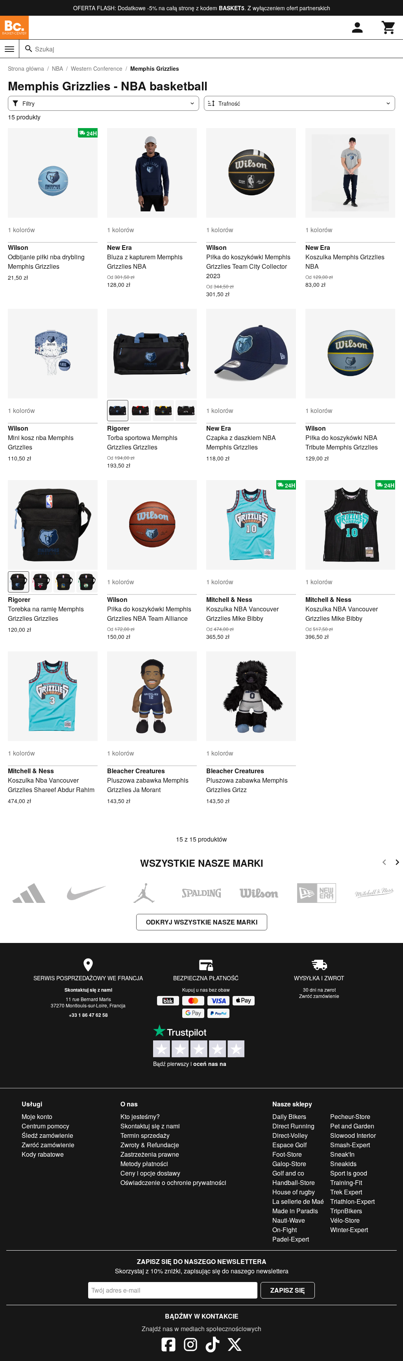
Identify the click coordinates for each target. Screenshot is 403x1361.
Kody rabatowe (43, 1154)
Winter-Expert (349, 1229)
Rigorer (118, 428)
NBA (57, 68)
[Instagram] (190, 1346)
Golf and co (288, 1173)
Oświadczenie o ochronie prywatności (173, 1182)
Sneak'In (342, 1154)
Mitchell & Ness (229, 599)
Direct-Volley (290, 1135)
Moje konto (37, 1116)
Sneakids (343, 1163)
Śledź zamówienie (47, 1135)
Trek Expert (346, 1191)
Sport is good (348, 1173)
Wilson (18, 247)
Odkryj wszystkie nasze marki (201, 921)
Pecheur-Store (350, 1116)
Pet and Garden (352, 1125)
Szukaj (44, 48)
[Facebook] (168, 1346)
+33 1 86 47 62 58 (88, 1014)
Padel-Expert (290, 1239)
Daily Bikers (289, 1116)
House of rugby (293, 1191)
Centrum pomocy (45, 1125)
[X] (234, 1346)
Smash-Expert (350, 1144)
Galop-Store (289, 1163)
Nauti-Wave (288, 1220)
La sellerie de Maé (298, 1201)
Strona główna (26, 68)
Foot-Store (287, 1154)
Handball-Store (293, 1182)
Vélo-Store (345, 1220)
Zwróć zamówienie (319, 995)
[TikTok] (212, 1346)
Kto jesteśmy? (140, 1116)
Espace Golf (289, 1144)
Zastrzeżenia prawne (149, 1154)
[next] (397, 863)
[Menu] (9, 49)
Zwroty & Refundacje (149, 1144)
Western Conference (96, 68)
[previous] (384, 863)
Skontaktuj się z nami (88, 990)
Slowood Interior (353, 1135)
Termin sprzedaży (145, 1135)
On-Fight (284, 1229)
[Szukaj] (28, 49)
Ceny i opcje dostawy (150, 1173)
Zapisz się (287, 1290)
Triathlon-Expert (352, 1201)
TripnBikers (346, 1210)
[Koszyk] (389, 27)
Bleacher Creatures (136, 770)
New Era (119, 247)
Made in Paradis (295, 1210)
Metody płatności (144, 1163)
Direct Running (293, 1125)
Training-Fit (346, 1182)
